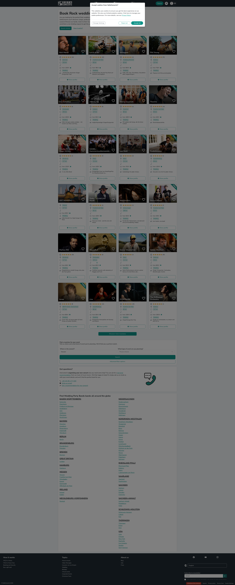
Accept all (137, 23)
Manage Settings (98, 23)
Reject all (124, 23)
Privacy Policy (126, 15)
